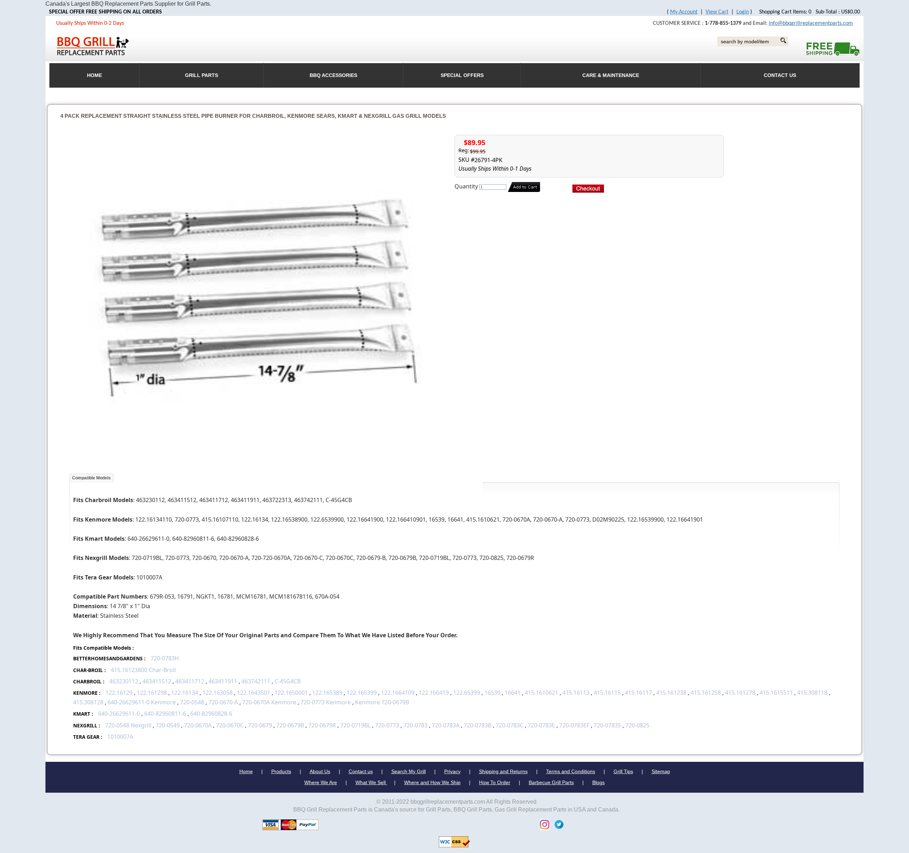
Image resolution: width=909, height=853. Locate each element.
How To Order (494, 782)
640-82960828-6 (211, 713)
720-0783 (415, 725)
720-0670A (198, 725)
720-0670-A (223, 702)
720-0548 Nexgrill (128, 725)
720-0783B (477, 725)
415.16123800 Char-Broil (143, 670)
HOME (94, 75)
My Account (683, 12)
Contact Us (780, 75)
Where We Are (320, 782)
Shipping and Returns (503, 771)
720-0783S (607, 725)
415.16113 (575, 693)
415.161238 (671, 693)
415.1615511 (776, 693)
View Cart (717, 12)
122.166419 (434, 693)
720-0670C (230, 725)
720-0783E (541, 725)
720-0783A (445, 725)
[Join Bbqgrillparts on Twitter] (557, 824)
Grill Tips (623, 771)
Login (742, 12)
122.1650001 (291, 693)
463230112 (123, 681)
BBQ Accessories (333, 75)
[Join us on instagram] (543, 824)
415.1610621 (541, 693)
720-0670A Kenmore (269, 702)
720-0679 (260, 725)
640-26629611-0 (119, 713)
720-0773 (387, 725)
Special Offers (462, 75)
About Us (320, 771)
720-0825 (637, 725)
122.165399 (362, 693)
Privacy (452, 771)
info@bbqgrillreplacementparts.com (811, 23)
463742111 (255, 681)
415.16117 (638, 693)
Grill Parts (201, 75)
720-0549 (168, 725)
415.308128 (88, 702)
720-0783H (165, 658)
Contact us (361, 771)
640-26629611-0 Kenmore (142, 702)
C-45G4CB (287, 681)
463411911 (222, 681)
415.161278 (740, 693)
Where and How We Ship (432, 782)
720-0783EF (574, 725)
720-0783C (509, 725)
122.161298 (152, 693)
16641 (513, 693)
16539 (492, 693)
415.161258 (706, 693)
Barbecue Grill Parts (551, 782)
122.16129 (118, 693)
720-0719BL (355, 725)
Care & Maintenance (610, 75)
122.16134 (184, 693)
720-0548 (192, 702)
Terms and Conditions (570, 771)
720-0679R (322, 725)
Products (281, 771)
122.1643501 (253, 693)
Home (246, 771)
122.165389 (327, 693)
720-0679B (290, 725)
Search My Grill (408, 771)
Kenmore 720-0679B (382, 702)
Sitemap (661, 771)
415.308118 (812, 693)
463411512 (156, 681)
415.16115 (607, 693)
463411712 (189, 681)
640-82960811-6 (165, 713)
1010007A (120, 737)
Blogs (598, 782)
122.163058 (217, 693)
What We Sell (371, 782)
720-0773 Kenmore (325, 702)
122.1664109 (397, 693)
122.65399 (466, 693)
